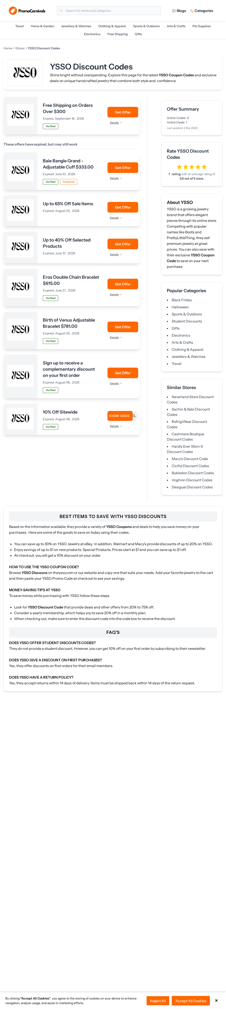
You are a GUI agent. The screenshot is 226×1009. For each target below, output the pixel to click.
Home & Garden (42, 26)
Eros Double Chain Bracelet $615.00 (71, 280)
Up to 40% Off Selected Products (66, 243)
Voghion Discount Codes (192, 480)
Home (8, 48)
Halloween (180, 307)
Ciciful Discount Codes (190, 466)
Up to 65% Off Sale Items (68, 203)
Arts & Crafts (176, 26)
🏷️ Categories (201, 10)
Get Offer (123, 112)
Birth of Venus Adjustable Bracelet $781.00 (69, 323)
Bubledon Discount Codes (193, 473)
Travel (19, 26)
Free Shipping (117, 34)
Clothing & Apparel (112, 26)
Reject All (158, 1001)
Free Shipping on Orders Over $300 (68, 108)
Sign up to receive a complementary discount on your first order (69, 369)
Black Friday (182, 300)
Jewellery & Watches (76, 26)
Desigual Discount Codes (192, 487)
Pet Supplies (201, 26)
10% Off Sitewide (60, 412)
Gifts (138, 34)
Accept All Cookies (190, 1001)
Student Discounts (187, 321)
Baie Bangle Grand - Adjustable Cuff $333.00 (68, 164)
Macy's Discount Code (190, 459)
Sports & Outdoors (146, 26)
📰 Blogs (179, 10)
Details (114, 122)
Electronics (92, 34)
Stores (19, 48)
